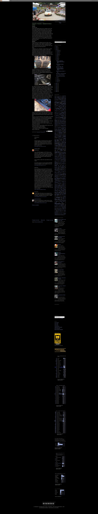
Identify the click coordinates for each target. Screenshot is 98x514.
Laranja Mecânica (57, 157)
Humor (57, 153)
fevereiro (58, 80)
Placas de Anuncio (63, 180)
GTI (65, 149)
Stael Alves (36, 148)
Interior (60, 154)
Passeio (57, 177)
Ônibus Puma (60, 173)
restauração (62, 204)
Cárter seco (58, 112)
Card (58, 110)
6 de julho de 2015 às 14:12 (40, 189)
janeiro (58, 81)
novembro (58, 51)
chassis (57, 113)
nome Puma (61, 170)
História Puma (57, 152)
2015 (56, 49)
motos (62, 168)
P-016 (58, 174)
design (56, 120)
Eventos (61, 132)
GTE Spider (60, 149)
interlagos (64, 154)
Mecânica (63, 163)
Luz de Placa (63, 161)
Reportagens (58, 203)
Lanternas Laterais (62, 156)
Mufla (64, 168)
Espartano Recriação (58, 129)
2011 (56, 87)
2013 (56, 84)
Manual (60, 163)
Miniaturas (62, 167)
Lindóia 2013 (63, 159)
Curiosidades (64, 118)
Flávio (35, 191)
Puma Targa (56, 195)
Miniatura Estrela (57, 167)
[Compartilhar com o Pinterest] (51, 131)
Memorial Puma (62, 164)
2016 (56, 47)
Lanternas (56, 156)
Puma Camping (62, 188)
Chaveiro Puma (62, 113)
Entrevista (59, 127)
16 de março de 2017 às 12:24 (40, 202)
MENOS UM (57, 165)
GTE (56, 148)
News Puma (57, 170)
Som (55, 209)
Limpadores (64, 158)
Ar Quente (57, 103)
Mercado (63, 165)
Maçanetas (56, 162)
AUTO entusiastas (57, 328)
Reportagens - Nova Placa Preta (61, 73)
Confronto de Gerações (57, 116)
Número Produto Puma (58, 172)
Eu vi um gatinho (58, 131)
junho (57, 58)
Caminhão (57, 108)
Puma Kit (61, 193)
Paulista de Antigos (62, 177)
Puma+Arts (60, 196)
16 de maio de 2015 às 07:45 (40, 146)
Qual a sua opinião (61, 198)
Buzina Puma (56, 107)
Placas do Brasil (57, 181)
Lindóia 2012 (58, 159)
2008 (56, 91)
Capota (63, 109)
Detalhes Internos (57, 121)
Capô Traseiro (58, 109)
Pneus (60, 182)
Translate (61, 318)
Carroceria (61, 110)
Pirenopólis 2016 (64, 179)
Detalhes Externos (62, 120)
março (58, 79)
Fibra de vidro (64, 137)
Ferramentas (59, 137)
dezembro (58, 50)
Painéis (56, 176)
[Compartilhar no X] (49, 131)
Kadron (64, 155)
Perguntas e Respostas (41, 132)
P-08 (60, 175)
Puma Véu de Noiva (62, 195)
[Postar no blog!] (49, 131)
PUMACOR (59, 244)
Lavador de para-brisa (58, 158)
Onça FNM (56, 173)
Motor (58, 168)
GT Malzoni (58, 144)
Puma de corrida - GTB (59, 66)
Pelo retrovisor (57, 178)
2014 (56, 83)
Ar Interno (64, 102)
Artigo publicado (63, 103)
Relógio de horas (59, 202)
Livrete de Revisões (57, 160)
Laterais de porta (62, 157)
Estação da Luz (60, 130)
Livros (61, 160)
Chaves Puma (56, 114)
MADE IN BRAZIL (62, 162)
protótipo (59, 185)
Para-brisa (59, 176)
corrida (61, 117)
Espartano (62, 128)
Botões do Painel (61, 106)
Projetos (56, 185)
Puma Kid (57, 193)
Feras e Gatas (62, 136)
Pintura (60, 179)
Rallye (57, 201)
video (59, 214)
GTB (59, 145)
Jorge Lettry (60, 155)
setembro (58, 54)
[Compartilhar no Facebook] (50, 131)
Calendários (61, 107)
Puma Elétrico (56, 191)
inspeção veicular (61, 153)
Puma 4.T (63, 185)
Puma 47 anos (57, 186)
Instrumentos (56, 154)
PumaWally (58, 197)
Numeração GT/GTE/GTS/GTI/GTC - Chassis (61, 253)
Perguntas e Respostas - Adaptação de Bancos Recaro (60, 68)
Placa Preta (57, 180)
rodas (65, 205)
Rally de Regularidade (63, 200)
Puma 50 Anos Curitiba (58, 187)
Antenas (59, 101)
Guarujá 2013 (57, 151)
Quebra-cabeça (57, 199)
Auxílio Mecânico (58, 104)
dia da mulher (61, 122)
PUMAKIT (64, 196)
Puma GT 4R (62, 191)
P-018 (61, 174)
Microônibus (56, 166)
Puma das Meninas (62, 190)
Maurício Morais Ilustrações (59, 329)
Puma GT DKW (58, 192)
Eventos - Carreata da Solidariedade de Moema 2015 (60, 61)
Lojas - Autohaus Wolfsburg (60, 74)
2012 (56, 86)
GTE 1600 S (61, 148)
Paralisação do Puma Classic (60, 76)
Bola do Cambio (62, 105)
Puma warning (56, 196)
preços (64, 183)
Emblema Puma (63, 125)
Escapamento (64, 127)
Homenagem (64, 152)
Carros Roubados (61, 111)
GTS (61, 150)
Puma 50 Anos (63, 186)
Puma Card (56, 189)
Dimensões (63, 123)
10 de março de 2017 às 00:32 (40, 196)
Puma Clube (56, 323)
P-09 (64, 175)
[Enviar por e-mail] (48, 131)
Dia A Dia (62, 121)
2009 (56, 90)
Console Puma (64, 116)
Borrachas (56, 106)
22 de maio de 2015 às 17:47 (40, 165)
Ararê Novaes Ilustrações (58, 327)
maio (57, 59)
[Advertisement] (39, 212)
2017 (56, 46)
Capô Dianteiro (64, 108)
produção (63, 184)
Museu (62, 169)
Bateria (57, 105)
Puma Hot (64, 192)
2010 (56, 88)
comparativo (62, 115)
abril (57, 77)
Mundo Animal (57, 169)
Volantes (62, 214)
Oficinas (64, 172)
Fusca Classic (57, 322)
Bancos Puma (64, 104)
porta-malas (59, 183)
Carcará (56, 110)
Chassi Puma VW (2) (60, 269)
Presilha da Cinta (57, 184)
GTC (63, 147)
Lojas (58, 161)
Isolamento (56, 155)
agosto (58, 55)
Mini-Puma (63, 166)
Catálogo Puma (63, 112)
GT (65, 143)
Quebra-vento (64, 199)
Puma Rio (63, 194)
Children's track (61, 114)
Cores (57, 117)
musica (65, 169)
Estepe (65, 130)
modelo (56, 168)
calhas (65, 107)
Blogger (60, 22)
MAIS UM (56, 163)
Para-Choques (64, 176)
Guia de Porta (63, 151)
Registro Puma (62, 201)
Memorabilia (56, 164)
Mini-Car (59, 166)
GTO (57, 150)
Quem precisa (57, 200)
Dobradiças (56, 124)
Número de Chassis (61, 171)
